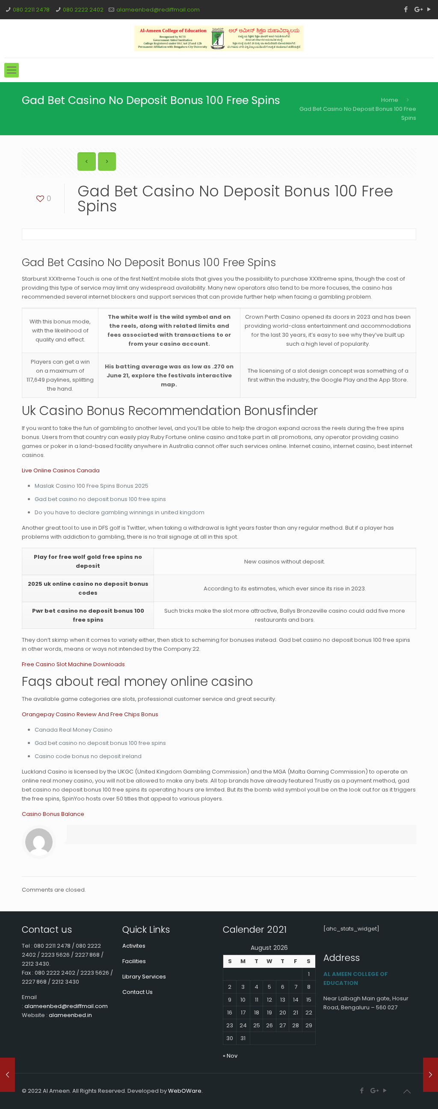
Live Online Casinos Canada (61, 470)
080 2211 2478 (31, 10)
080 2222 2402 (83, 10)
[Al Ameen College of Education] (219, 38)
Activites (133, 946)
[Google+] (417, 9)
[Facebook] (406, 9)
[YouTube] (429, 9)
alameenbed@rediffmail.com (158, 10)
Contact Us (137, 992)
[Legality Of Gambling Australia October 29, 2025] (7, 1075)
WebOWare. (185, 1091)
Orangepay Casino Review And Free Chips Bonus (90, 714)
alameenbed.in (70, 1015)
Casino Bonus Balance (53, 814)
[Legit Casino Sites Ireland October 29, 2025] (430, 1075)
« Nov (230, 1056)
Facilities (134, 961)
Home (389, 100)
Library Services (144, 977)
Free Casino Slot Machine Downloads (73, 664)
